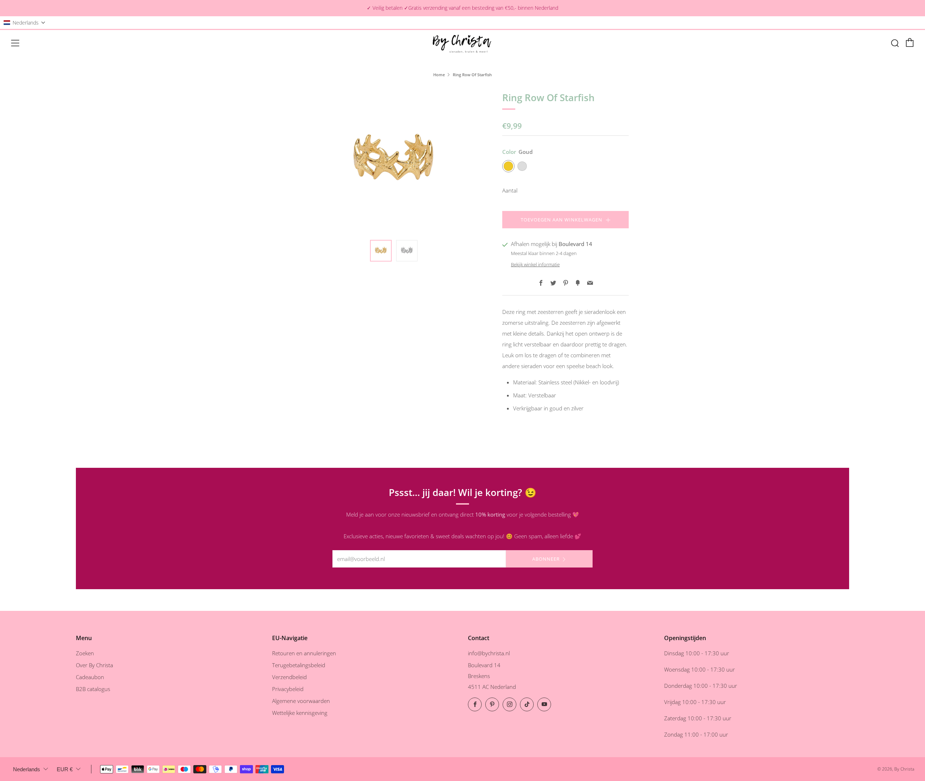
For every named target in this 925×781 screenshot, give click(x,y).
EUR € (65, 769)
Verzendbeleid (289, 677)
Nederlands (26, 769)
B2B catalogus (93, 688)
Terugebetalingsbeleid (298, 665)
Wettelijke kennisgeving (299, 712)
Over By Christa (94, 665)
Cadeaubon (90, 677)
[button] (24, 22)
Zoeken (85, 653)
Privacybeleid (288, 688)
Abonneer (546, 559)
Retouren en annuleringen (304, 653)
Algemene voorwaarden (301, 700)
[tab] (381, 251)
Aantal (509, 190)
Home (439, 74)
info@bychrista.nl (489, 653)
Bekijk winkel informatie (535, 264)
